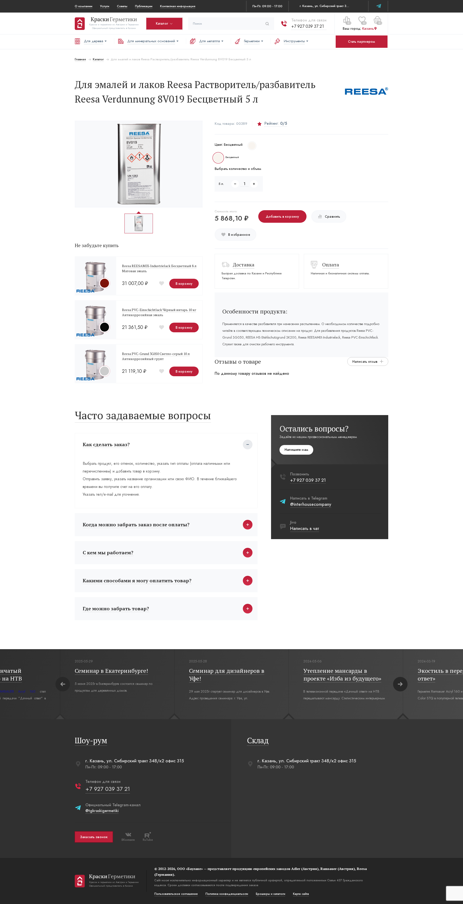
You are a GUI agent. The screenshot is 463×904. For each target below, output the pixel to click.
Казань (368, 28)
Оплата (330, 264)
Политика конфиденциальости (226, 894)
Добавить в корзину (282, 216)
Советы (122, 6)
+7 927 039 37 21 (307, 26)
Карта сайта (301, 894)
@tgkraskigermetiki (102, 811)
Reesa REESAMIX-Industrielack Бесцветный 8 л (159, 266)
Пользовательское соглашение (176, 894)
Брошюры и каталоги (270, 894)
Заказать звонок (94, 836)
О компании (83, 6)
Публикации (143, 6)
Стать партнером (361, 41)
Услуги (104, 6)
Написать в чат (304, 528)
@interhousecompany (310, 504)
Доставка (243, 264)
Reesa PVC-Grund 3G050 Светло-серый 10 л (156, 353)
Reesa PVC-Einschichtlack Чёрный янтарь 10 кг (159, 309)
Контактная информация (177, 6)
